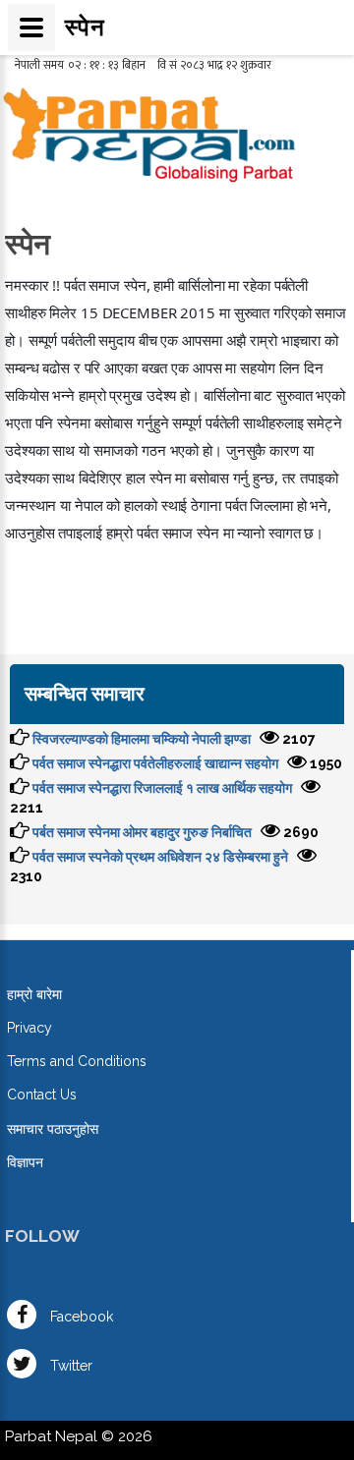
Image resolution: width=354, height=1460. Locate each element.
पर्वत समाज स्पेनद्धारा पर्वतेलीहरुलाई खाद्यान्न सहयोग (155, 763)
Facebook (79, 1316)
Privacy (29, 1028)
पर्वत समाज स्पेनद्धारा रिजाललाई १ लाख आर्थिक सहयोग (162, 788)
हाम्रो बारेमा (34, 994)
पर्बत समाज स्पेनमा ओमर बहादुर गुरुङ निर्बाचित (142, 832)
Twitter (69, 1366)
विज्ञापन (25, 1162)
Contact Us (42, 1094)
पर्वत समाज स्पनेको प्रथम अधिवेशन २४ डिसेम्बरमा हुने (160, 857)
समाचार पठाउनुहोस (52, 1129)
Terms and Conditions (77, 1061)
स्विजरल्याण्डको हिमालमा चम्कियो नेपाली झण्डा (141, 739)
